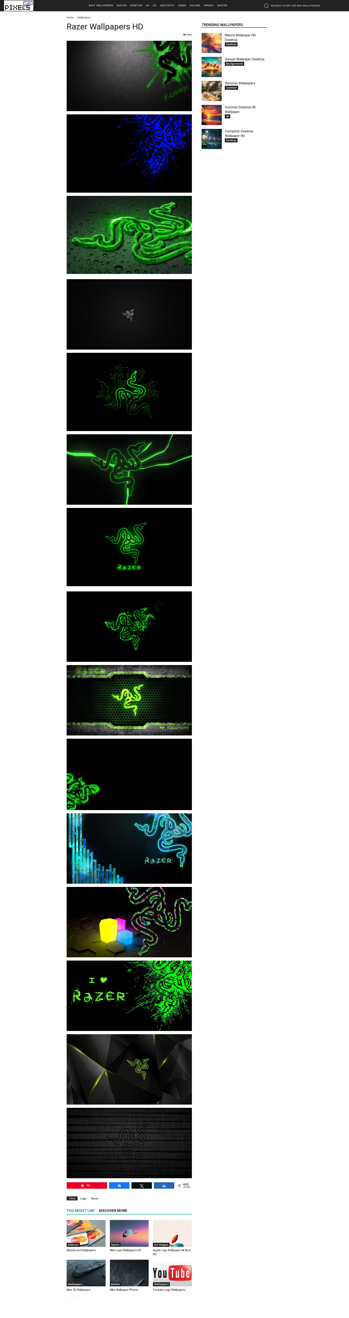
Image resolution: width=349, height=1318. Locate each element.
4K (227, 116)
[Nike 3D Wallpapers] (86, 1273)
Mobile (115, 1284)
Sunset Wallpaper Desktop (244, 59)
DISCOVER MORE (113, 1210)
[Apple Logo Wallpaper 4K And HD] (172, 1233)
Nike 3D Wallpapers (79, 1289)
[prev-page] (69, 1297)
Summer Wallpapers (240, 83)
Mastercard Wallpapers (81, 1250)
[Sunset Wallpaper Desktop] (212, 67)
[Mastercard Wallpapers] (86, 1233)
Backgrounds (234, 63)
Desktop (231, 44)
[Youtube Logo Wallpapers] (172, 1273)
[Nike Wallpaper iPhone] (129, 1273)
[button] (291, 5)
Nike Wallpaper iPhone (124, 1289)
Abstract (73, 1244)
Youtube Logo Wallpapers (169, 1289)
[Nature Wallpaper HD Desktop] (212, 43)
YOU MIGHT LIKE (81, 1210)
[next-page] (75, 1297)
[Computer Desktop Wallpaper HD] (212, 139)
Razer (95, 1198)
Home (70, 17)
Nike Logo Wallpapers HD (125, 1250)
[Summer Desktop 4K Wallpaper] (212, 115)
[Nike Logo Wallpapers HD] (129, 1233)
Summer (231, 87)
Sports (115, 1244)
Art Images (161, 1244)
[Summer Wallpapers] (212, 91)
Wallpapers (75, 1284)
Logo (83, 1198)
